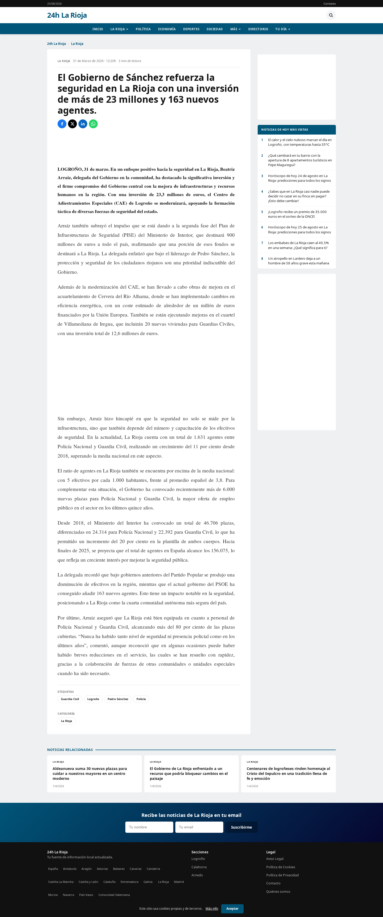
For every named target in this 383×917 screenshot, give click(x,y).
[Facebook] (62, 123)
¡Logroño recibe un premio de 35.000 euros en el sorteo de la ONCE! (294, 214)
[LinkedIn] (82, 123)
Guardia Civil (70, 699)
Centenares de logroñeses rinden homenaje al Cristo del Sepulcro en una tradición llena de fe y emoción (288, 773)
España (53, 869)
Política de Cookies (280, 867)
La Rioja (117, 29)
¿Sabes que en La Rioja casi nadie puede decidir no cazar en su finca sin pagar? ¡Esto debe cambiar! (295, 196)
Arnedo (197, 875)
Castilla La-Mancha (60, 882)
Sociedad (215, 29)
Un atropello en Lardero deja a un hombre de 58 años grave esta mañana (295, 260)
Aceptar (232, 908)
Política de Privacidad (282, 875)
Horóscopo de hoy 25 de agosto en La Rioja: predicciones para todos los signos (296, 229)
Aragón (87, 869)
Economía (167, 29)
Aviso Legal (274, 859)
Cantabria (153, 869)
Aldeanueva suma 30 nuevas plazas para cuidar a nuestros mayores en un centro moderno (90, 773)
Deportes (191, 29)
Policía (141, 699)
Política (143, 29)
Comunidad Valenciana (114, 895)
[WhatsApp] (93, 123)
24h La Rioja (67, 15)
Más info (212, 908)
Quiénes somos (278, 891)
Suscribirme (241, 827)
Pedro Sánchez (118, 699)
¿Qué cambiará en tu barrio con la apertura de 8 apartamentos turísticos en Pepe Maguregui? (296, 160)
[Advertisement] (149, 146)
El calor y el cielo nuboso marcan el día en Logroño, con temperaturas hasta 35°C (296, 142)
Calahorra (199, 867)
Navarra (68, 895)
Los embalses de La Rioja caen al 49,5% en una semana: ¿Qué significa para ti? (295, 245)
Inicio (97, 29)
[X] (72, 123)
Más (233, 29)
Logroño (93, 699)
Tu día (281, 29)
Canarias (135, 869)
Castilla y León (88, 882)
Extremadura (129, 882)
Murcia (53, 895)
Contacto (330, 3)
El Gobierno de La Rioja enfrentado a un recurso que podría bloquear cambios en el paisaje (189, 773)
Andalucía (69, 869)
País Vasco (86, 895)
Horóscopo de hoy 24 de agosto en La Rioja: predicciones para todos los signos (296, 178)
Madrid (179, 882)
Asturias (102, 869)
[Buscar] (331, 15)
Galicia (148, 882)
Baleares (119, 869)
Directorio (258, 29)
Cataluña (109, 882)
